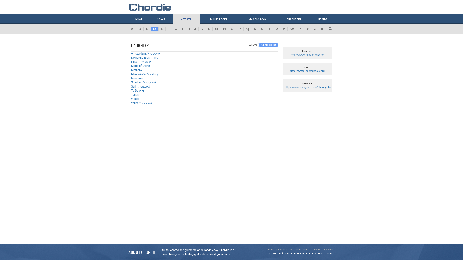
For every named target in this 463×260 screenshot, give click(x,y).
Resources (294, 19)
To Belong (137, 90)
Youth (134, 103)
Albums (253, 45)
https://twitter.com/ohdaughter (307, 71)
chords (312, 253)
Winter (135, 99)
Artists (186, 19)
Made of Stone (140, 66)
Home (139, 19)
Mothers (136, 70)
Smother (136, 82)
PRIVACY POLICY (326, 253)
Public (218, 19)
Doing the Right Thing (144, 57)
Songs (161, 19)
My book (257, 19)
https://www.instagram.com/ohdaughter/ (308, 87)
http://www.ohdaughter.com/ (307, 54)
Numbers (137, 78)
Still (133, 86)
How (134, 62)
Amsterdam (138, 53)
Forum (322, 19)
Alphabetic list (268, 45)
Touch (135, 94)
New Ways (138, 74)
